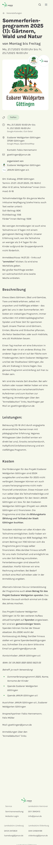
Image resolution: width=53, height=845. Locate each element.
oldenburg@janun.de (38, 835)
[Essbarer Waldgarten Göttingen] (34, 61)
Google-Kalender (15, 131)
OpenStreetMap (27, 143)
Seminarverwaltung (14, 811)
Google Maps (13, 143)
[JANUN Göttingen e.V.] (44, 61)
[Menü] (46, 4)
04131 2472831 (10, 831)
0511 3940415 (34, 811)
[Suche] (40, 4)
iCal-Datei (28, 131)
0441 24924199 (35, 831)
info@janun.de (35, 816)
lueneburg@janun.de (13, 835)
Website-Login (12, 816)
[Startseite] (7, 4)
